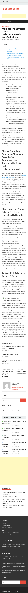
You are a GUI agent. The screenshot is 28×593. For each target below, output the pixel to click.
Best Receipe (11, 8)
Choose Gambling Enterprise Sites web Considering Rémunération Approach (15, 49)
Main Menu (8, 21)
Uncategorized (5, 26)
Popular (5, 417)
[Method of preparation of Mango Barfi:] (6, 449)
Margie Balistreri (15, 39)
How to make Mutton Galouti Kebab (17, 429)
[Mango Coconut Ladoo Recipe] (6, 435)
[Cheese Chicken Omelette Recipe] (6, 421)
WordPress (9, 591)
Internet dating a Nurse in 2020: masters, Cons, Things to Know (13, 347)
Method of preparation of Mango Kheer (19, 443)
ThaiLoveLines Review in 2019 (10, 354)
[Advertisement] (15, 16)
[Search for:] (14, 400)
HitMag (16, 591)
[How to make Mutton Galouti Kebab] (6, 428)
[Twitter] (24, 3)
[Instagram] (26, 3)
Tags (19, 417)
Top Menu (5, 1)
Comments (13, 417)
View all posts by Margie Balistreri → (17, 388)
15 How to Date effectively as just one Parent (14, 499)
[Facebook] (22, 3)
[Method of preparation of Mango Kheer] (6, 442)
